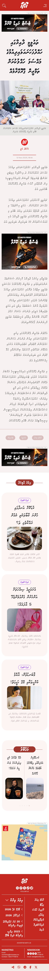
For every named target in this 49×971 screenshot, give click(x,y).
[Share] (13, 967)
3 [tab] (24, 805)
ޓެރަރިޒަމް (10, 437)
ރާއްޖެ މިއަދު (38, 437)
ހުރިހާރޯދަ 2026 (13, 915)
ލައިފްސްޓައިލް (39, 925)
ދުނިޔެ (41, 930)
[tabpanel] (34, 778)
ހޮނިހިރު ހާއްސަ (38, 910)
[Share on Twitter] (36, 967)
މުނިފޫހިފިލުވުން (38, 920)
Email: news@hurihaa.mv (35, 957)
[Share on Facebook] (30, 967)
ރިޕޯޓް (42, 905)
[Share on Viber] (19, 967)
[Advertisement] (24, 22)
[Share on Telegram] (25, 967)
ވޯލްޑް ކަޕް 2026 (13, 909)
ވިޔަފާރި (41, 915)
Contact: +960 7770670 (10, 957)
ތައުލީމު (23, 437)
